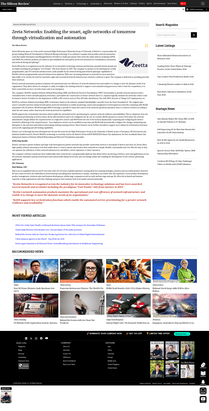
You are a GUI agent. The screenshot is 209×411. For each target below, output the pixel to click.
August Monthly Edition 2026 (157, 343)
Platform (68, 4)
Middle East (112, 361)
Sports (149, 3)
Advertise (66, 350)
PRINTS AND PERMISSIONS (180, 383)
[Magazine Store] (6, 396)
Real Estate (172, 3)
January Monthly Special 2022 (24, 24)
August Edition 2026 (172, 343)
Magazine (21, 347)
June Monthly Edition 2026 (187, 362)
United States (112, 368)
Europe (110, 357)
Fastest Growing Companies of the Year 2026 (187, 344)
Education (108, 3)
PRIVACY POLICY (157, 383)
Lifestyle (133, 3)
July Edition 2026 (157, 361)
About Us (66, 347)
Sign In (183, 3)
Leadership (95, 4)
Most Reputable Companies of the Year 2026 (172, 363)
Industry (57, 4)
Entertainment (160, 3)
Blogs (20, 350)
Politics (142, 3)
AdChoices (66, 357)
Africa (110, 350)
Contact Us (67, 354)
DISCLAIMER (167, 383)
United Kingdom (113, 364)
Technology (81, 4)
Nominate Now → (157, 334)
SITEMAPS (192, 383)
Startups (21, 354)
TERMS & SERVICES (145, 383)
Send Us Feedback (69, 361)
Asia (109, 347)
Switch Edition (8, 9)
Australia (111, 354)
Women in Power (121, 3)
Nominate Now (23, 361)
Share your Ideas (69, 364)
